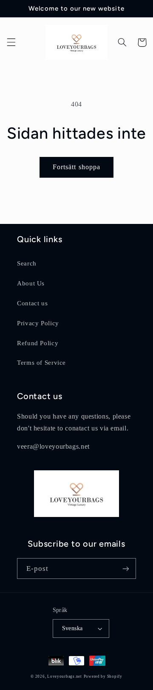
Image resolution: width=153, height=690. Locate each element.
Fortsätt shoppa (76, 166)
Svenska (72, 628)
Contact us (32, 303)
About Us (31, 283)
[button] (11, 42)
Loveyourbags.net (64, 676)
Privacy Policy (38, 323)
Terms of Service (41, 362)
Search (27, 263)
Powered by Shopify (103, 676)
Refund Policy (37, 343)
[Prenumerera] (126, 568)
